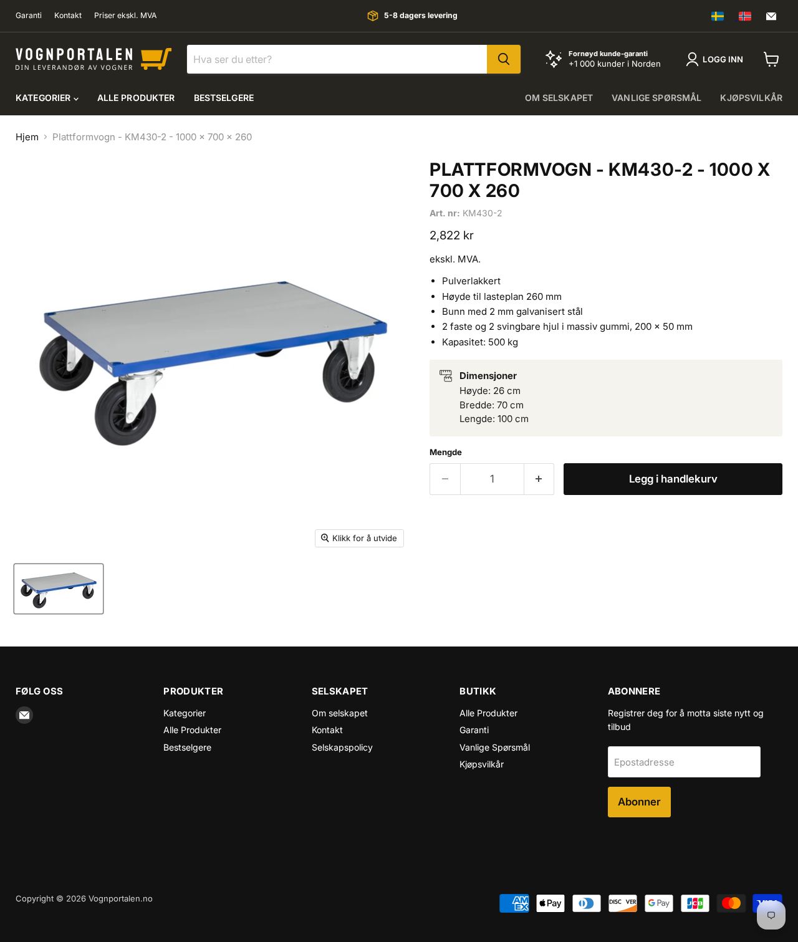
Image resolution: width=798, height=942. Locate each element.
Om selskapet (559, 97)
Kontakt (68, 15)
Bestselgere (224, 97)
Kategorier (45, 97)
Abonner (639, 801)
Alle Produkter (136, 97)
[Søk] (504, 59)
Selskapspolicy (342, 747)
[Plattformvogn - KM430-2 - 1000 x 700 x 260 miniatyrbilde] (58, 588)
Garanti (29, 15)
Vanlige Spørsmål (656, 97)
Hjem (27, 137)
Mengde (446, 452)
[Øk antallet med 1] (539, 479)
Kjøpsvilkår (751, 97)
